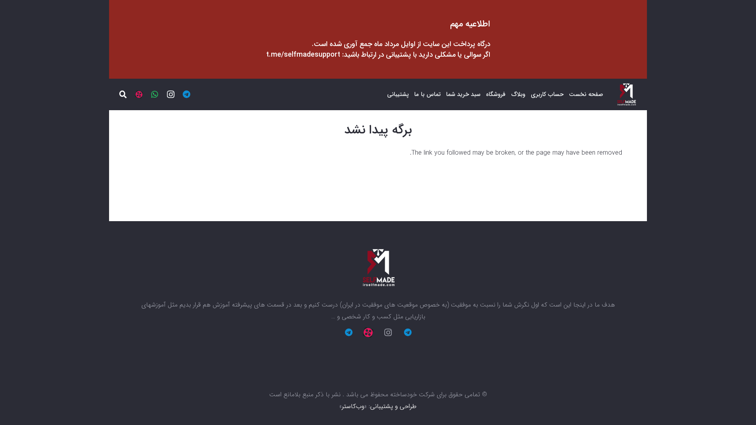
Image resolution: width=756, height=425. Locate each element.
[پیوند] (626, 94)
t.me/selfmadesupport (303, 54)
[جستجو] (123, 94)
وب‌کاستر (353, 406)
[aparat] (139, 94)
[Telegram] (186, 94)
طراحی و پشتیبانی (393, 406)
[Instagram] (170, 94)
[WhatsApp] (155, 94)
